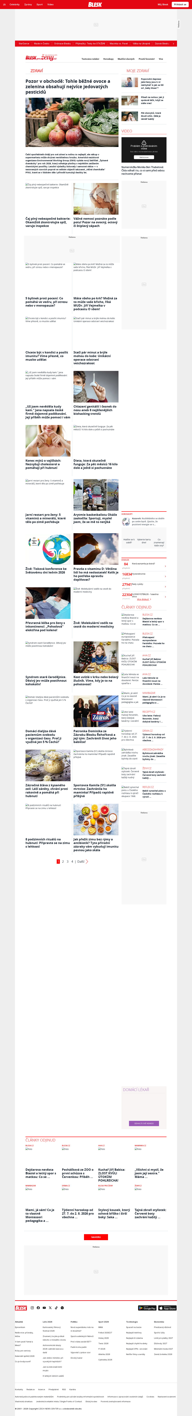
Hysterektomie (138, 574)
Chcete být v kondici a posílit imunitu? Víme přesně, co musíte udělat (47, 356)
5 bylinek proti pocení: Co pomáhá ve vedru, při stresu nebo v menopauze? (47, 301)
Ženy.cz (146, 768)
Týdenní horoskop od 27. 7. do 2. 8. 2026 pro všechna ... (154, 737)
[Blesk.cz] (95, 4)
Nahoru (96, 1237)
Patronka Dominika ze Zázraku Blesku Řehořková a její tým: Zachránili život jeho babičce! (95, 736)
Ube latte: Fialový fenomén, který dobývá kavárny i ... (152, 718)
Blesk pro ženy (105, 1185)
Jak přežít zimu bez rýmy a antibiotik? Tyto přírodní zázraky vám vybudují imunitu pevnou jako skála (96, 844)
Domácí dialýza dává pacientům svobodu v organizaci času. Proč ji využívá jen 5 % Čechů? (43, 736)
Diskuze (125, 560)
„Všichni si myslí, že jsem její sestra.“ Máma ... (149, 1173)
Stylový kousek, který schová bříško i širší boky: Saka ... (114, 1213)
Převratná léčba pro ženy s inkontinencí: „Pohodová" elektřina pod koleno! (45, 626)
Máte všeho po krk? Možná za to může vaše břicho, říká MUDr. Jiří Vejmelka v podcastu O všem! (95, 303)
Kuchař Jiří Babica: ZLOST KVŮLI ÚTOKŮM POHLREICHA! (154, 662)
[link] (32, 1308)
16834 (126, 574)
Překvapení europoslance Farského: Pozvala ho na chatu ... (153, 642)
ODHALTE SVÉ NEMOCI (144, 1123)
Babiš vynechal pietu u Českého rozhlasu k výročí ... (154, 793)
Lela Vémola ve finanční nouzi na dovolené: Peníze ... (152, 680)
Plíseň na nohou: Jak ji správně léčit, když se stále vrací (152, 100)
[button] (147, 1308)
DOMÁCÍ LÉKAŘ (136, 1089)
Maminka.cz (140, 1145)
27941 (126, 584)
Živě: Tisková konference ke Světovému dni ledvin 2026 (46, 570)
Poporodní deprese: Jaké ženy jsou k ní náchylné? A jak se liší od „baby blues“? (152, 83)
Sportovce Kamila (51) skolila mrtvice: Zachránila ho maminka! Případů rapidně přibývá (95, 790)
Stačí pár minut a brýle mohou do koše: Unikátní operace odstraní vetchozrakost (92, 357)
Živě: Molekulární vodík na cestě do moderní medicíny (94, 624)
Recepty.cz (148, 711)
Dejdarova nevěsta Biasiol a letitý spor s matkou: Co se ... (153, 621)
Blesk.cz (147, 614)
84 (126, 564)
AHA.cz (146, 655)
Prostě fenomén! (147, 59)
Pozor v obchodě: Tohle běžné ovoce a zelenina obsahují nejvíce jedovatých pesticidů (68, 86)
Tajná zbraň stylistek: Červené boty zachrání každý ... (154, 775)
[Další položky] (173, 43)
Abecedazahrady (152, 749)
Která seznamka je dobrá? (143, 564)
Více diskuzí (143, 599)
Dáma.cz (147, 730)
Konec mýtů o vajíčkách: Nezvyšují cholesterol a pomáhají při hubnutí (43, 464)
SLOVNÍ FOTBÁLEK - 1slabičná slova (145, 595)
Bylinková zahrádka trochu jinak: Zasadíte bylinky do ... (153, 756)
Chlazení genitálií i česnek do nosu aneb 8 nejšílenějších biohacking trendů (95, 410)
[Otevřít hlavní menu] (4, 4)
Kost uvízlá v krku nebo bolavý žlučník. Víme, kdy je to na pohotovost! (96, 680)
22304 (126, 594)
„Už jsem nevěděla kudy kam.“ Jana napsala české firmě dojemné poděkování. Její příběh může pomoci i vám (48, 411)
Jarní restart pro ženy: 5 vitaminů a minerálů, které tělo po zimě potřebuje (46, 518)
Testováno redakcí (90, 59)
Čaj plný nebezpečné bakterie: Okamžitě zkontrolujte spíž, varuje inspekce (48, 222)
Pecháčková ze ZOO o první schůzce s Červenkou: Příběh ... (77, 1173)
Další (80, 861)
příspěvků (126, 568)
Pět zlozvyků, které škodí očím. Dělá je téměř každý (151, 116)
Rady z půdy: (137, 584)
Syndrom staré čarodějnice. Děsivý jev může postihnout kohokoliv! (46, 680)
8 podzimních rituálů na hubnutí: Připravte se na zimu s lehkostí (48, 843)
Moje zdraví (138, 70)
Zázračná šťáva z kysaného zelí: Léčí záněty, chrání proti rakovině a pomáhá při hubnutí (47, 790)
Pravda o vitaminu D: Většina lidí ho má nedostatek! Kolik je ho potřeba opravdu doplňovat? (96, 574)
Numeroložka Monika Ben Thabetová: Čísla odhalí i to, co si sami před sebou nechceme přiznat (143, 170)
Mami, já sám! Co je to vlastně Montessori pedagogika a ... (153, 699)
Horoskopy (108, 59)
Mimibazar (148, 693)
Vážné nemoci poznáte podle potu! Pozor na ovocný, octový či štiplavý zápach (95, 222)
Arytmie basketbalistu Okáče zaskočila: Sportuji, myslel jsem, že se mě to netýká (95, 518)
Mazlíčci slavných (126, 59)
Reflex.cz (148, 787)
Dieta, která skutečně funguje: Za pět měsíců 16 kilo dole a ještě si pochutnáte (96, 464)
